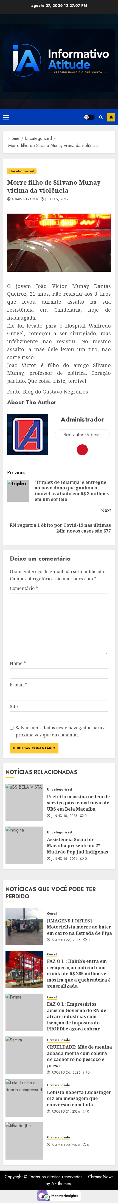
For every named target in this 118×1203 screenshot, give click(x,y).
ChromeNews (101, 1177)
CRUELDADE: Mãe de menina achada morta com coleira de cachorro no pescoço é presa (79, 1056)
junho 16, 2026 (65, 859)
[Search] (100, 117)
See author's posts (82, 434)
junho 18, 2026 (65, 816)
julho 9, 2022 (56, 199)
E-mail (18, 685)
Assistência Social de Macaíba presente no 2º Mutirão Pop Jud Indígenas (77, 845)
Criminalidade (58, 1040)
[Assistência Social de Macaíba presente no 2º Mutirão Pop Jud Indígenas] (24, 845)
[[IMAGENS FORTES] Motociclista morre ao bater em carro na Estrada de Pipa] (24, 926)
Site (14, 706)
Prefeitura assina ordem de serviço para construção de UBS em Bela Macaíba (78, 803)
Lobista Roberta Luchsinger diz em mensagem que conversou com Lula (79, 1098)
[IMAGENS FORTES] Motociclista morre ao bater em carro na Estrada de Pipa (79, 927)
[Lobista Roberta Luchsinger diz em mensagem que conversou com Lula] (24, 1098)
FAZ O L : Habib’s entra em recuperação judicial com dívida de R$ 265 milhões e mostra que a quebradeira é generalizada (79, 973)
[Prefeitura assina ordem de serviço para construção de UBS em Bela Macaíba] (24, 802)
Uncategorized (21, 171)
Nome (18, 663)
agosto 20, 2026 (66, 1145)
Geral (52, 913)
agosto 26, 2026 (66, 940)
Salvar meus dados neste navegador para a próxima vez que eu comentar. (61, 731)
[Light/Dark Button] (89, 117)
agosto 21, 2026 (66, 1112)
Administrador (25, 199)
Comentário (24, 588)
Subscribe (111, 117)
